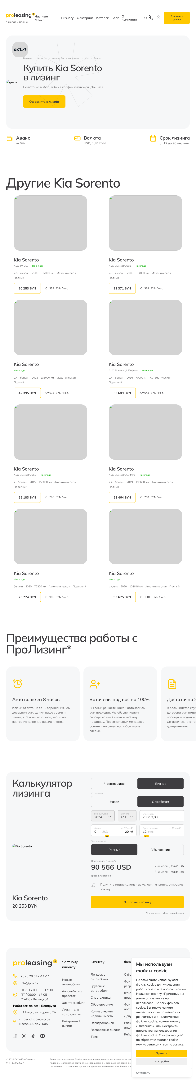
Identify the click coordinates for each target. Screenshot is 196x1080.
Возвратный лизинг (71, 1023)
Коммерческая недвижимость (102, 1013)
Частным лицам (41, 17)
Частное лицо (114, 784)
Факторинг (85, 18)
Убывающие (160, 850)
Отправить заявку (177, 18)
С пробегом (160, 802)
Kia (86, 58)
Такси (95, 1037)
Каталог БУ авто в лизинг (66, 58)
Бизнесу (67, 18)
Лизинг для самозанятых (72, 1012)
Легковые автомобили (100, 976)
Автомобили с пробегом (72, 993)
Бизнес (160, 784)
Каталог (102, 18)
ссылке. (178, 1044)
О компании (129, 17)
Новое (114, 802)
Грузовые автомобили (100, 988)
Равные (114, 850)
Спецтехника (101, 997)
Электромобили (73, 1003)
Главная (27, 58)
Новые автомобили (71, 982)
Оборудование (102, 1004)
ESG (146, 18)
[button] (184, 704)
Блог (115, 18)
